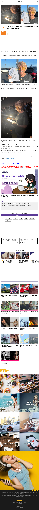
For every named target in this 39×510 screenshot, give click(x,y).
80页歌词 (32, 218)
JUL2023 (8, 220)
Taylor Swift (8, 218)
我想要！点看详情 (19, 215)
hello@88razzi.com (19, 503)
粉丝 (26, 218)
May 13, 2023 (18, 160)
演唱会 (16, 218)
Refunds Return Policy (22, 497)
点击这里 (24, 167)
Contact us (19, 500)
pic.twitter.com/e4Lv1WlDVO (10, 158)
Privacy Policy (16, 497)
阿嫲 (21, 218)
